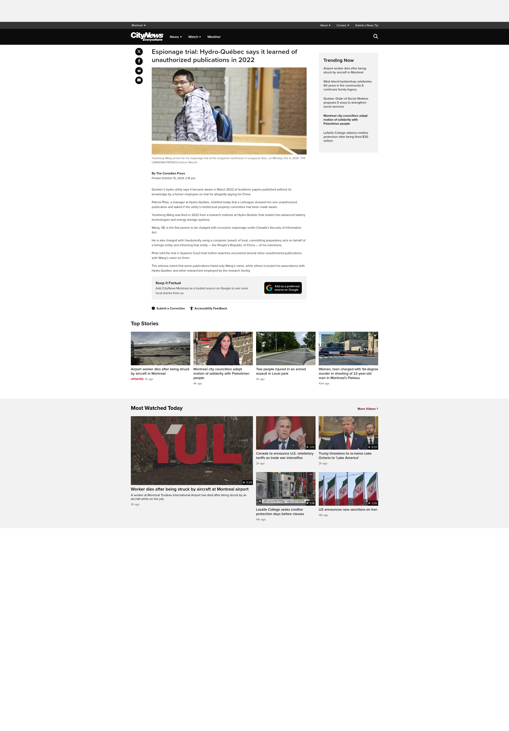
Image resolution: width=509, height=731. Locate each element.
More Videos (366, 409)
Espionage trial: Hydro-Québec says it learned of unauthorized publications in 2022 (224, 56)
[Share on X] (139, 51)
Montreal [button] (137, 25)
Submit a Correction (170, 308)
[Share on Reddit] (139, 71)
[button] (325, 25)
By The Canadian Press (168, 173)
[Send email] (139, 80)
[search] (375, 37)
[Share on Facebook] (139, 61)
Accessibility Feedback (210, 308)
